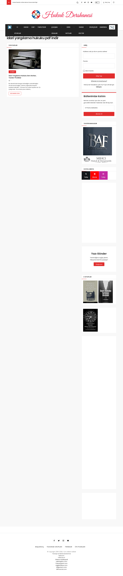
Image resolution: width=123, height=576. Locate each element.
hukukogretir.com (61, 563)
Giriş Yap (107, 2)
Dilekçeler (93, 27)
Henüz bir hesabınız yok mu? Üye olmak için (99, 86)
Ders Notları (68, 30)
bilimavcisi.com (61, 569)
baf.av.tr (61, 556)
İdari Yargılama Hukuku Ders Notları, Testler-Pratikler (22, 77)
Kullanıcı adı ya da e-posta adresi (95, 51)
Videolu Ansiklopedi (61, 559)
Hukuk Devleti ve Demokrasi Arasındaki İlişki (24, 2)
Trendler (68, 547)
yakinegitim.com (61, 561)
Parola (85, 61)
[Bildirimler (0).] (113, 2)
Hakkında (103, 27)
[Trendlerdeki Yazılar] (9, 2)
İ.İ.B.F (33, 27)
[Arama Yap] (77, 3)
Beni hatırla (89, 71)
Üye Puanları (80, 547)
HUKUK (26, 27)
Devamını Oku (15, 93)
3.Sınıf (12, 72)
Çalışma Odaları (54, 30)
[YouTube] (91, 2)
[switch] (97, 2)
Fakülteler (42, 27)
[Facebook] (81, 2)
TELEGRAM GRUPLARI (54, 547)
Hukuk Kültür (81, 30)
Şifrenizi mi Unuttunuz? (99, 81)
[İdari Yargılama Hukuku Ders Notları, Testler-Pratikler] (25, 59)
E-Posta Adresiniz (91, 108)
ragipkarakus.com (61, 565)
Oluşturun (99, 264)
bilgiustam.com (61, 567)
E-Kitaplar (17, 30)
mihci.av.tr (61, 557)
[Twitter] (85, 2)
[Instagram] (88, 2)
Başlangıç (39, 547)
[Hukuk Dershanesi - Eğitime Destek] (61, 14)
